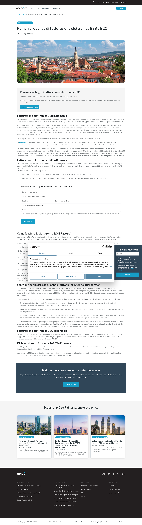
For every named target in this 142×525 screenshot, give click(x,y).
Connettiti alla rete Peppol (25, 496)
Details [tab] (71, 253)
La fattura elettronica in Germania (65, 498)
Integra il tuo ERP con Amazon (64, 505)
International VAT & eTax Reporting (28, 486)
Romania (22, 142)
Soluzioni (34, 8)
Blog (24, 14)
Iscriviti (127, 275)
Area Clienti (114, 2)
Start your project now (30, 107)
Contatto (121, 8)
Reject (43, 277)
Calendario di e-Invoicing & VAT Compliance (64, 486)
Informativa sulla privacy (109, 522)
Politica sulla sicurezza (82, 522)
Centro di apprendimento (89, 486)
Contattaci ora (71, 384)
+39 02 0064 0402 (115, 489)
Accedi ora (28, 221)
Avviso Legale (95, 522)
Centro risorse (86, 489)
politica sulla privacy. (75, 215)
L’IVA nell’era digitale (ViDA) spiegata (66, 495)
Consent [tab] (42, 253)
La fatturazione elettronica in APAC (65, 502)
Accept (98, 277)
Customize (70, 277)
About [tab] (100, 253)
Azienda (55, 8)
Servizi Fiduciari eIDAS (24, 500)
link (110, 266)
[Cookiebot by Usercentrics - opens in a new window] (103, 246)
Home (19, 14)
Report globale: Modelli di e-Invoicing (66, 491)
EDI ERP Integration (23, 489)
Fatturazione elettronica (25, 23)
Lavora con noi (114, 493)
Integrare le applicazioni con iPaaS (28, 493)
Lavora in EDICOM (103, 2)
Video (83, 496)
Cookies (121, 522)
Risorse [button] (45, 8)
